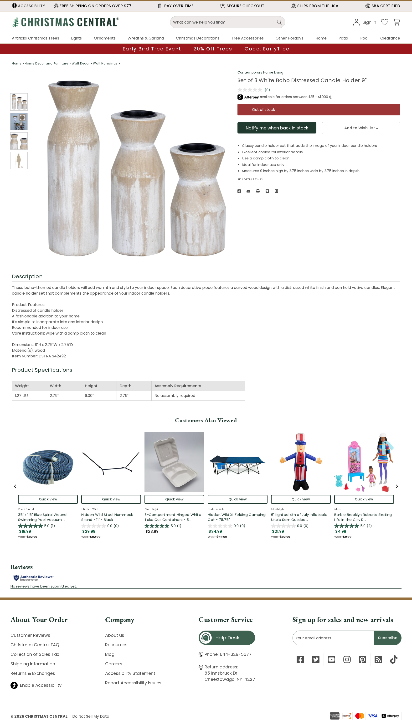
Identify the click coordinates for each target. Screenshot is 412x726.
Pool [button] (364, 38)
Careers (113, 664)
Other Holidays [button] (289, 38)
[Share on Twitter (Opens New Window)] (267, 191)
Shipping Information (32, 664)
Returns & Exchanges (32, 673)
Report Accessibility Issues (133, 683)
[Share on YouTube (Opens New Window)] (331, 659)
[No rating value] (251, 90)
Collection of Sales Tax (34, 654)
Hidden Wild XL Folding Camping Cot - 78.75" (237, 517)
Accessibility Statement (130, 673)
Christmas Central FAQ (34, 645)
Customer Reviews (30, 635)
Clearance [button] (390, 38)
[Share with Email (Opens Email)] (248, 191)
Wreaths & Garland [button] (146, 38)
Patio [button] (343, 38)
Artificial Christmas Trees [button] (35, 38)
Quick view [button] (48, 499)
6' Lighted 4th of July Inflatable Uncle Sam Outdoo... (301, 517)
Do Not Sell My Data (90, 716)
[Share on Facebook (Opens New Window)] (239, 191)
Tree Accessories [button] (247, 38)
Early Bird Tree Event (152, 48)
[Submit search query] (279, 22)
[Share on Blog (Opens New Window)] (378, 659)
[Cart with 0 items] (396, 22)
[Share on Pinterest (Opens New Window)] (276, 191)
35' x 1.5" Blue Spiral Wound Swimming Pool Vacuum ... (48, 517)
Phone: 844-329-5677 (228, 654)
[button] (28, 6)
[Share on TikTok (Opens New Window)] (394, 659)
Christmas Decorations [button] (197, 38)
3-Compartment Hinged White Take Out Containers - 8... (174, 517)
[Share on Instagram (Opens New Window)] (347, 659)
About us (114, 635)
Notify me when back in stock (277, 128)
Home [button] (321, 38)
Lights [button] (76, 38)
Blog (109, 654)
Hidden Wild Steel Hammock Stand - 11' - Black (107, 517)
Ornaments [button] (105, 38)
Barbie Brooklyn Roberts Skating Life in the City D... (364, 517)
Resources (116, 645)
